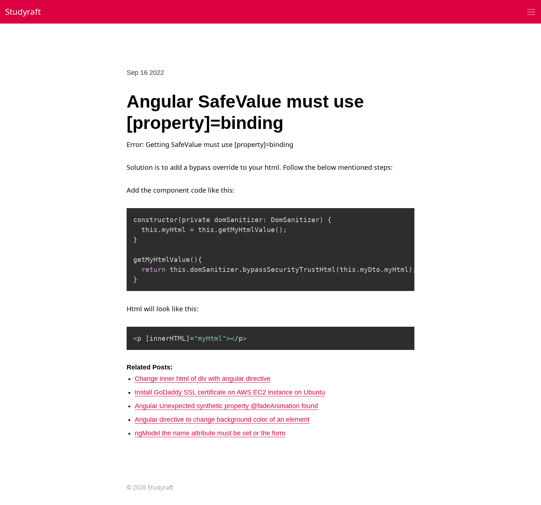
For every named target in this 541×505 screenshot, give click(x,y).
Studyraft (23, 11)
